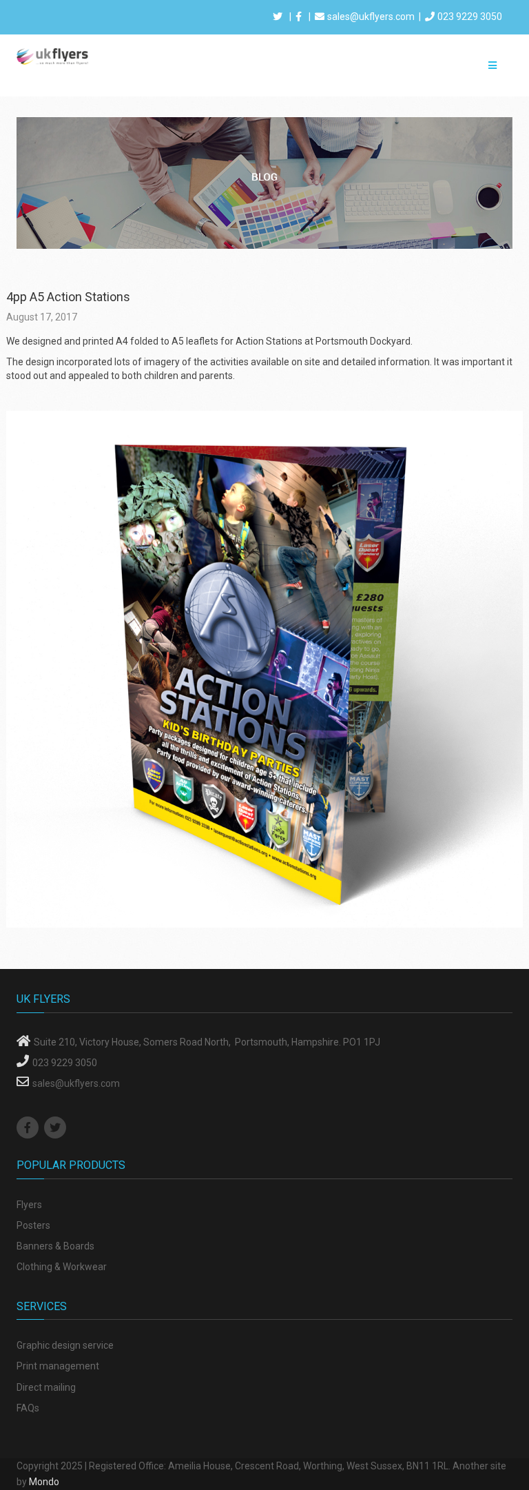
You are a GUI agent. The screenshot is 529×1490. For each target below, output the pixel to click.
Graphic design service (65, 1345)
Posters (33, 1225)
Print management (58, 1365)
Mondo (44, 1481)
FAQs (28, 1408)
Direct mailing (46, 1387)
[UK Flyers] (53, 55)
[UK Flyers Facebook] (29, 1128)
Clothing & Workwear (62, 1266)
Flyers (29, 1204)
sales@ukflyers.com (371, 16)
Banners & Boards (55, 1246)
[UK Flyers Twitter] (57, 1128)
